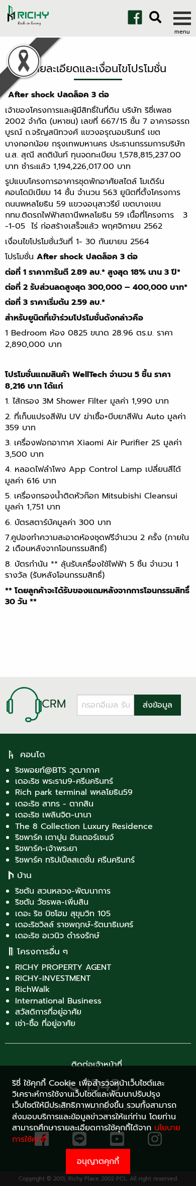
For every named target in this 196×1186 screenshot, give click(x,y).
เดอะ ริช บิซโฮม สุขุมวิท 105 (63, 914)
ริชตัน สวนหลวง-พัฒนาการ (63, 891)
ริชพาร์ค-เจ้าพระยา (46, 848)
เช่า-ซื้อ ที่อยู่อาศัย (45, 1024)
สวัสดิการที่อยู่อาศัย (48, 1012)
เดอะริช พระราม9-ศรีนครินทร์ (64, 781)
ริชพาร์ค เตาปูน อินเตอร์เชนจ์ (64, 837)
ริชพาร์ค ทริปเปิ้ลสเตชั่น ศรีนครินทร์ (75, 860)
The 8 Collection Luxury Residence (84, 826)
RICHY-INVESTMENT (52, 978)
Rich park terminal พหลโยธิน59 (74, 792)
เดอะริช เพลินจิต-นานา (53, 815)
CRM (54, 704)
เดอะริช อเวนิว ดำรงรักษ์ (57, 936)
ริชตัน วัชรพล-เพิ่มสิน (51, 902)
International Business (58, 1001)
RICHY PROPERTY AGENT (63, 967)
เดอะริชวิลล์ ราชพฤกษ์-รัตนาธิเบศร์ (74, 925)
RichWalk (32, 989)
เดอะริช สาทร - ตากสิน (54, 804)
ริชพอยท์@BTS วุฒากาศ (57, 770)
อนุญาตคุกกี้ (98, 1161)
